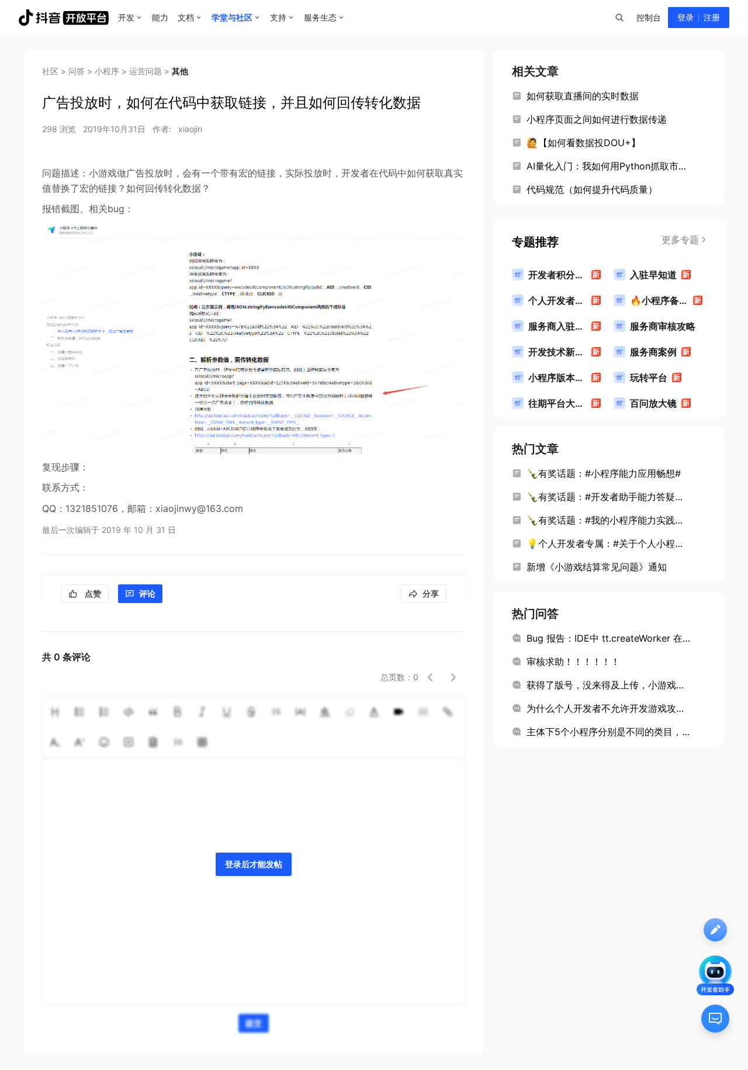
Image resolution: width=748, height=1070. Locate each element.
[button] (430, 677)
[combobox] (618, 17)
